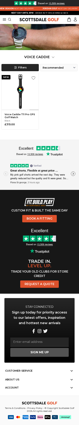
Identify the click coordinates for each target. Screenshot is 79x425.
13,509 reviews (35, 154)
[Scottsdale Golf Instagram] (39, 331)
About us (12, 379)
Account (12, 387)
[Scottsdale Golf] (39, 19)
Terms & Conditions (15, 408)
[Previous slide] (6, 174)
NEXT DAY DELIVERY (58, 8)
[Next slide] (73, 174)
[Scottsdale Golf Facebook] (33, 331)
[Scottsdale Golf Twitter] (45, 331)
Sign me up (39, 352)
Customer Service (19, 370)
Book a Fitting (39, 218)
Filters (22, 67)
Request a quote (39, 284)
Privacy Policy (34, 408)
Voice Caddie (37, 57)
